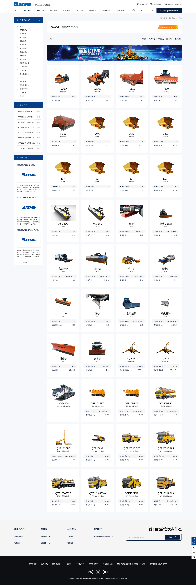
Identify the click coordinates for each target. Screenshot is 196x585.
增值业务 (79, 10)
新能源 (144, 39)
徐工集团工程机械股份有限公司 (82, 578)
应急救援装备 (24, 85)
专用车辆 (23, 70)
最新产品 (152, 39)
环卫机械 (23, 81)
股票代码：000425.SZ (174, 4)
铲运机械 (23, 48)
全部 (21, 26)
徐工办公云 (33, 564)
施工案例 (53, 10)
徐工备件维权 (93, 564)
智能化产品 (23, 30)
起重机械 (23, 33)
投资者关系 (106, 10)
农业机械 (23, 92)
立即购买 (71, 528)
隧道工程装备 (24, 74)
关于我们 (120, 10)
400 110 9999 (123, 578)
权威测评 (178, 39)
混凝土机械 (23, 52)
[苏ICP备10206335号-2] (105, 578)
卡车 (21, 78)
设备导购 (172, 18)
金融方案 (92, 10)
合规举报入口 (108, 564)
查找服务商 (143, 4)
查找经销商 (157, 4)
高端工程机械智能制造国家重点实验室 (131, 564)
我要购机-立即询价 (167, 27)
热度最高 (161, 39)
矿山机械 (23, 37)
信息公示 (98, 528)
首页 (16, 10)
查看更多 (28, 262)
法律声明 (68, 564)
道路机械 (23, 45)
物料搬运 (23, 56)
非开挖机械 (23, 67)
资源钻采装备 (24, 89)
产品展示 (27, 10)
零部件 (22, 96)
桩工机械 (23, 59)
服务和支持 (19, 528)
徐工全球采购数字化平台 (158, 564)
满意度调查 (56, 564)
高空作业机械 (24, 63)
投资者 (44, 528)
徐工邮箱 (44, 564)
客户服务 (66, 10)
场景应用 (40, 10)
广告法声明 (80, 564)
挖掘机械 (23, 41)
